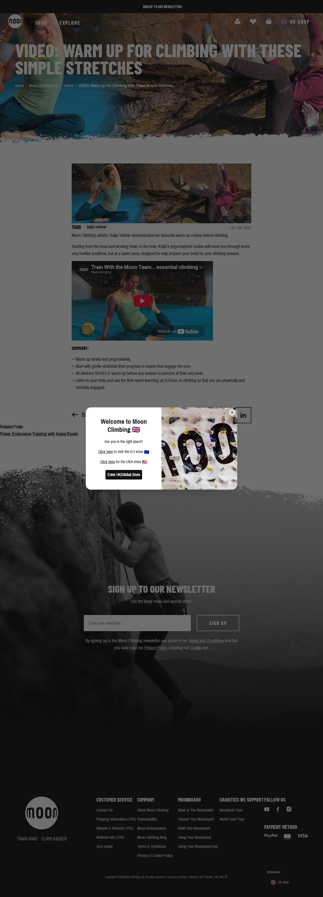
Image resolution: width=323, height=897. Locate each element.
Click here (105, 452)
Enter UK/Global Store (123, 474)
